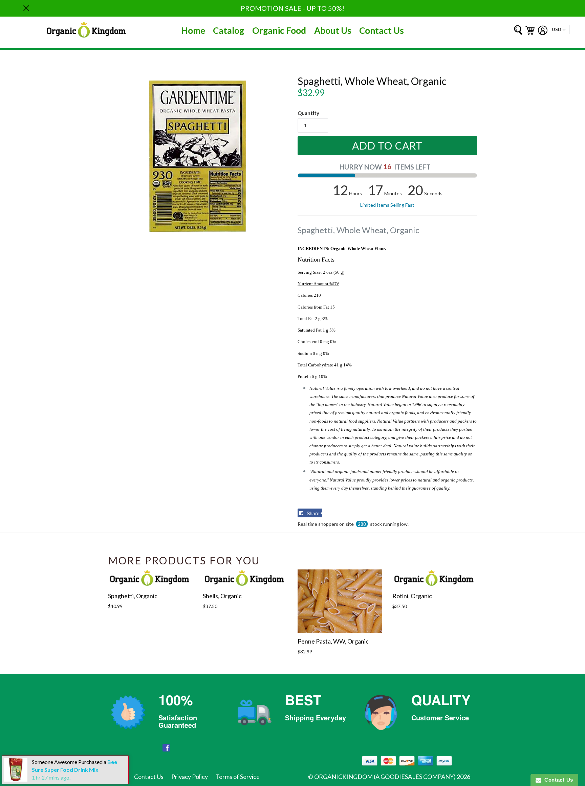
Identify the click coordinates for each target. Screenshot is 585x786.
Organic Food (279, 30)
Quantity (308, 113)
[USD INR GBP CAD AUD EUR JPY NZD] (560, 29)
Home (193, 30)
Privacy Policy (189, 776)
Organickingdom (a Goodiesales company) (385, 776)
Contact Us (381, 30)
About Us (332, 30)
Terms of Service (238, 776)
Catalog (228, 30)
